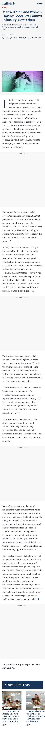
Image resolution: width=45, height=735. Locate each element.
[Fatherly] (9, 3)
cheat (32, 107)
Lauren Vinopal (10, 35)
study (15, 226)
